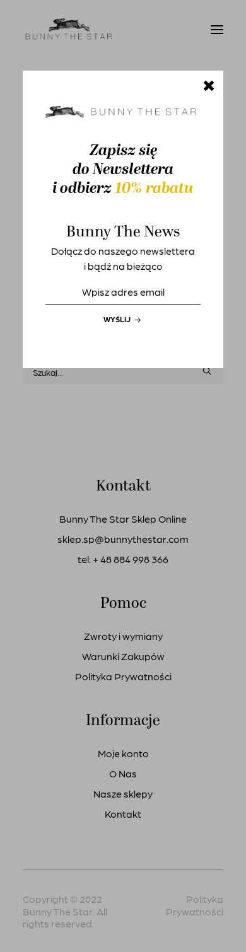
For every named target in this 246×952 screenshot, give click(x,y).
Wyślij (117, 319)
